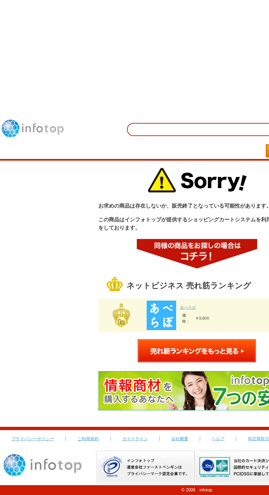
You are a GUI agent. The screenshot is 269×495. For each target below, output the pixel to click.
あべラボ (188, 307)
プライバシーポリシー (32, 438)
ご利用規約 (88, 438)
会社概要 (179, 438)
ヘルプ (218, 438)
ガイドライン (135, 438)
